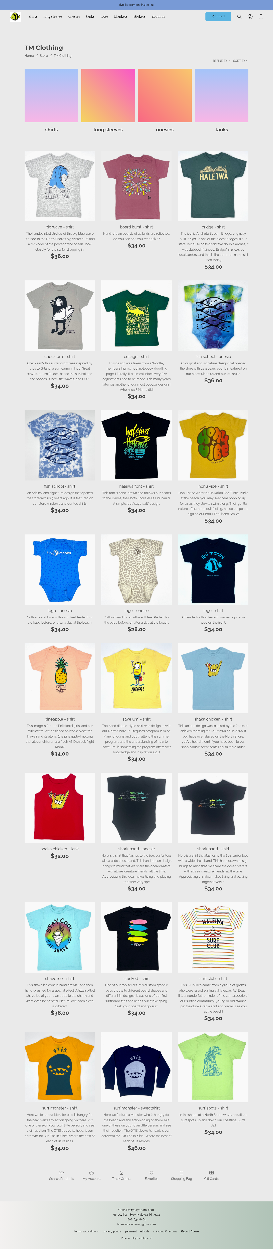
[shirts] (51, 95)
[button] (15, 17)
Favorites (151, 1179)
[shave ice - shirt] (60, 937)
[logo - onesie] (60, 569)
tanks (90, 16)
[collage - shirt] (136, 315)
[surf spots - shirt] (213, 1067)
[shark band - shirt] (213, 808)
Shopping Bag (181, 1179)
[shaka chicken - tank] (60, 808)
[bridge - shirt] (213, 186)
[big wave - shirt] (60, 186)
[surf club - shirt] (213, 937)
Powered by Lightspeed (136, 1238)
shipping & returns (165, 1231)
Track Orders (121, 1179)
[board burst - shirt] (136, 186)
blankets (121, 16)
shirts (33, 16)
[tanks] (221, 95)
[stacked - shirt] (136, 937)
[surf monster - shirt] (60, 1067)
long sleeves (53, 16)
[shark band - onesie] (136, 808)
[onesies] (165, 95)
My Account (92, 1179)
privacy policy (112, 1231)
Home (29, 56)
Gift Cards (211, 1179)
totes (104, 16)
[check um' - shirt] (60, 315)
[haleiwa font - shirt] (136, 445)
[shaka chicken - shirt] (213, 678)
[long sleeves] (108, 95)
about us (158, 16)
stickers (140, 16)
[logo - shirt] (213, 569)
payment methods (137, 1231)
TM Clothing (63, 56)
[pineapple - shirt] (60, 678)
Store (44, 56)
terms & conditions (86, 1231)
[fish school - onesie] (213, 315)
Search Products (61, 1179)
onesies (74, 16)
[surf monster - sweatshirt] (136, 1067)
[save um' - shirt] (136, 678)
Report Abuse (190, 1231)
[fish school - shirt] (60, 445)
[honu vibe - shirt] (213, 445)
